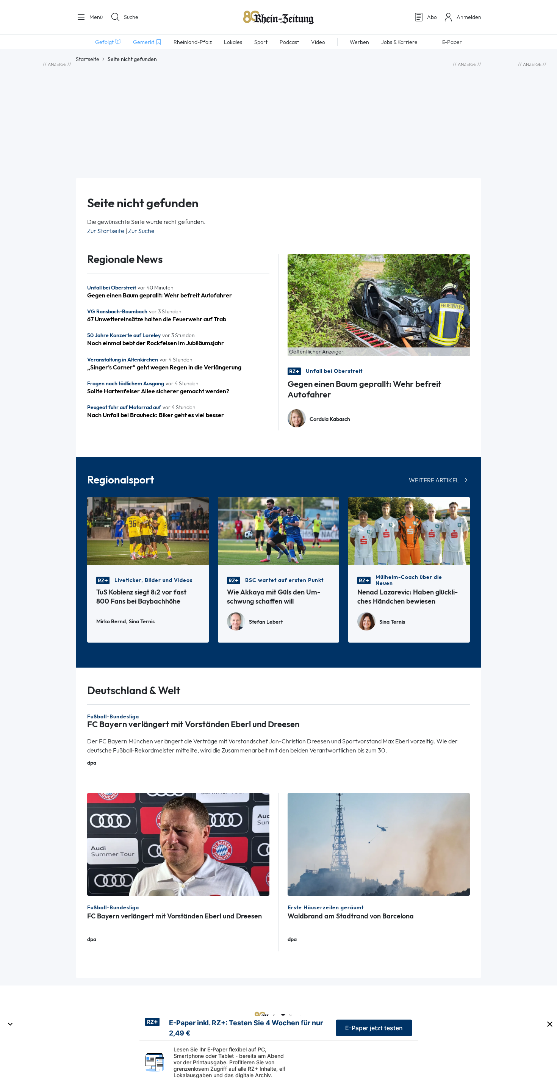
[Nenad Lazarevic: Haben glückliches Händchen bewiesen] (409, 531)
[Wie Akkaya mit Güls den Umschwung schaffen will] (279, 531)
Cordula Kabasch (330, 419)
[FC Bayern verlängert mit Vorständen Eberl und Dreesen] (178, 844)
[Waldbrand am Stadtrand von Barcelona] (379, 844)
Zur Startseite (105, 231)
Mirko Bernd (111, 621)
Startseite (87, 59)
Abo (432, 17)
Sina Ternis (142, 621)
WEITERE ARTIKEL (434, 480)
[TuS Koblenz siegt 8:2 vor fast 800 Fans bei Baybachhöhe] (148, 531)
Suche (131, 17)
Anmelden (469, 17)
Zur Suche (141, 231)
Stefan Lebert (266, 622)
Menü (95, 17)
